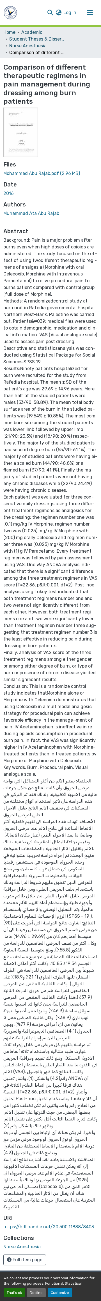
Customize (60, 1293)
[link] (50, 173)
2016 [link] (8, 193)
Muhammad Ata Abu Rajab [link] (31, 213)
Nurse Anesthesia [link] (28, 45)
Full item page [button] (27, 1259)
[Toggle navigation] (90, 12)
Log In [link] (69, 12)
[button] (10, 13)
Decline (36, 1293)
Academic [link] (31, 32)
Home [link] (9, 32)
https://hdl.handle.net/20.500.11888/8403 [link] (48, 1226)
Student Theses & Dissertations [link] (37, 39)
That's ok (14, 1293)
